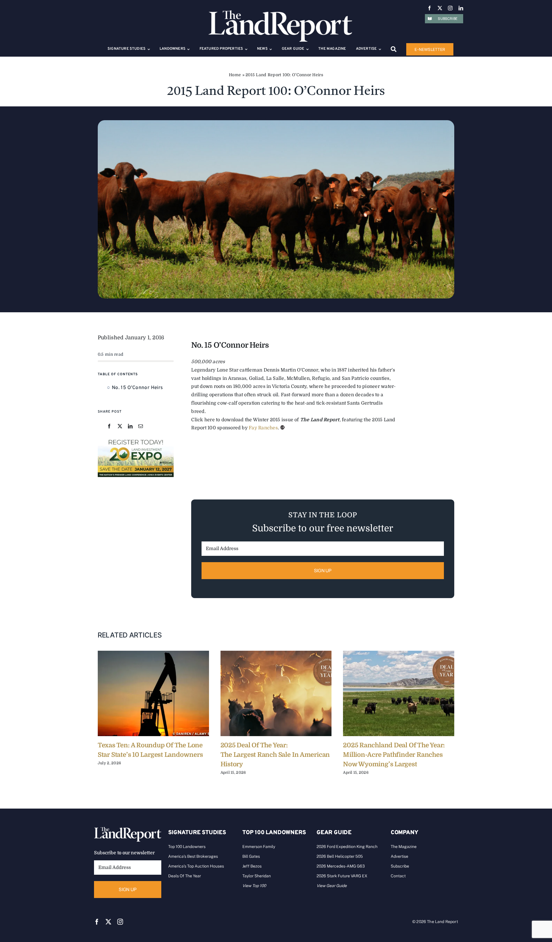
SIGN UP (323, 570)
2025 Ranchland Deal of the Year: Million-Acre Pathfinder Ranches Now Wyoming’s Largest (394, 755)
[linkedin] (461, 8)
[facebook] (429, 8)
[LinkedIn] (130, 426)
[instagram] (450, 8)
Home (235, 74)
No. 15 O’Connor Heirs (137, 388)
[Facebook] (109, 426)
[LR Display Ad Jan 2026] (136, 440)
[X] (120, 426)
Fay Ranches (263, 427)
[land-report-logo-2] (280, 13)
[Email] (140, 426)
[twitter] (440, 8)
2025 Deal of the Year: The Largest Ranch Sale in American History (275, 755)
